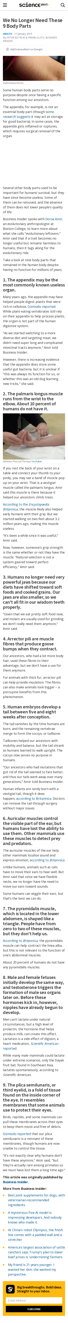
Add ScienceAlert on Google (26, 49)
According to (20, 940)
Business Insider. (16, 1182)
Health (7, 33)
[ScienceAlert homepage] (34, 5)
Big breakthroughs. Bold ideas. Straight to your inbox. (39, 1289)
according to (47, 860)
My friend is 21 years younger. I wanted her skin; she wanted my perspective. (32, 1269)
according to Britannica (33, 798)
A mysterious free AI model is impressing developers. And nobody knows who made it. (35, 1217)
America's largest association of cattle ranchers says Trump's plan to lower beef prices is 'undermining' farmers (36, 1252)
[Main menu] (6, 5)
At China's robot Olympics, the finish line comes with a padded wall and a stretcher (35, 1235)
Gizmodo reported (41, 306)
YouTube (36, 461)
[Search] (63, 5)
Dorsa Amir (53, 219)
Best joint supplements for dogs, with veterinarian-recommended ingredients (36, 1200)
